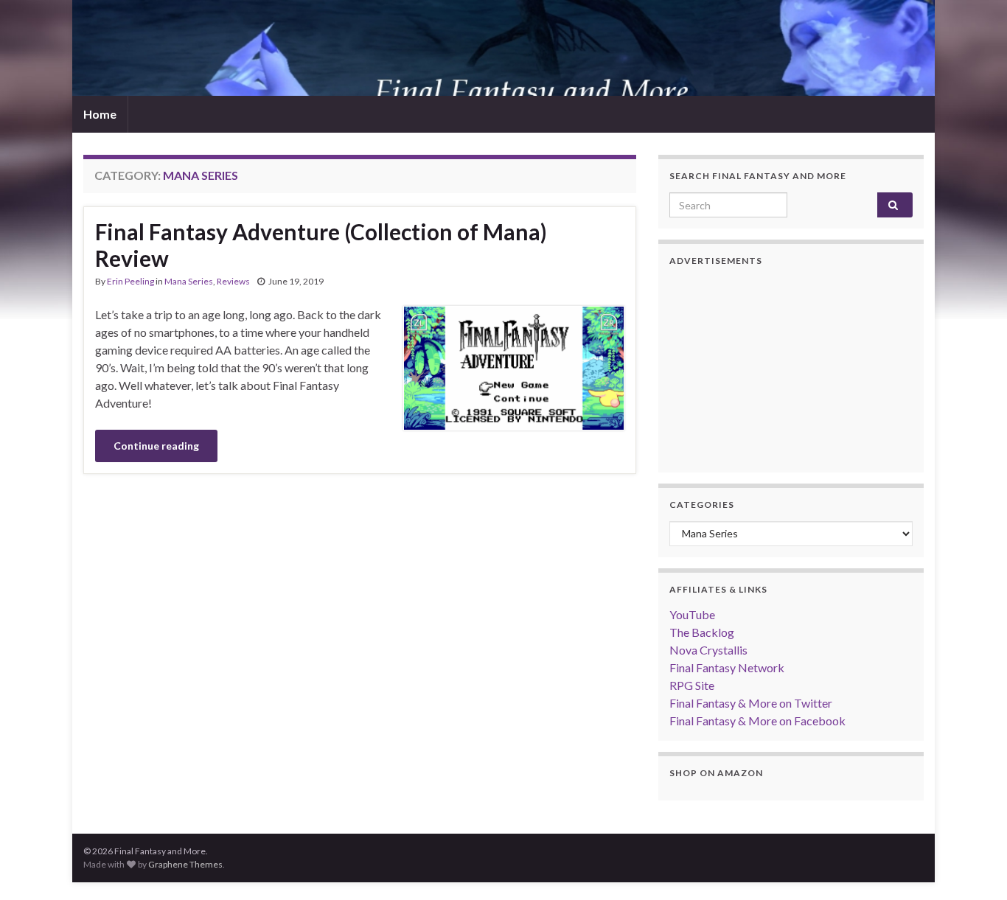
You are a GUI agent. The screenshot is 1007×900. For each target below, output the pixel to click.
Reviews (233, 281)
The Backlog (701, 632)
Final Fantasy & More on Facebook (757, 721)
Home (99, 114)
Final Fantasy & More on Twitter (750, 703)
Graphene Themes (185, 864)
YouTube (692, 614)
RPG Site (691, 685)
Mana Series (188, 281)
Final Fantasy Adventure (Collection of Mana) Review (321, 244)
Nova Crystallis (708, 650)
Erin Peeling (130, 281)
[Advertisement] (791, 369)
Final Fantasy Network (726, 667)
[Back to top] (973, 866)
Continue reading (156, 445)
